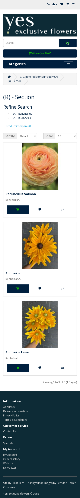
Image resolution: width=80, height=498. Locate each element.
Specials (8, 443)
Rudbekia (13, 273)
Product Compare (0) (18, 126)
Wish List (8, 463)
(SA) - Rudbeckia (21, 118)
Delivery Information (15, 411)
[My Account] (55, 4)
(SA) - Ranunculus (22, 113)
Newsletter (9, 467)
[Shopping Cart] (67, 4)
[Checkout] (73, 4)
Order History (11, 459)
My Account (10, 455)
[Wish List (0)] (61, 4)
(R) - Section (15, 81)
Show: (49, 136)
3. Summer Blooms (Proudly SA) (39, 77)
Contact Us (9, 431)
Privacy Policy (11, 415)
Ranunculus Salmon (21, 194)
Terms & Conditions (15, 420)
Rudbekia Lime (17, 352)
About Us (9, 407)
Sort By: (10, 136)
